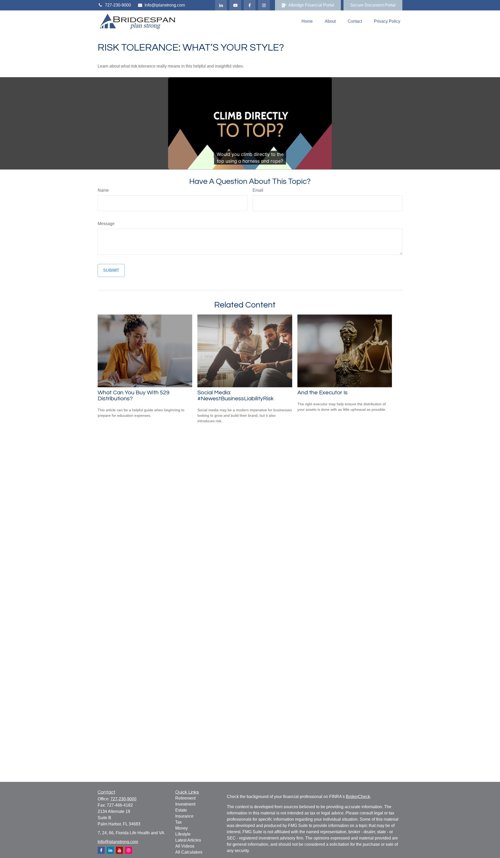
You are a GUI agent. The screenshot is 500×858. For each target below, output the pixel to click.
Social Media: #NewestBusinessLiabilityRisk (235, 396)
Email (258, 190)
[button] (307, 21)
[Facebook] (249, 5)
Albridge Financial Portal (311, 5)
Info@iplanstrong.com (165, 5)
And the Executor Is (322, 393)
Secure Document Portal (373, 5)
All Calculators (188, 852)
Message (106, 223)
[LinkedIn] (221, 5)
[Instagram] (128, 850)
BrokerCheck (358, 796)
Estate (181, 810)
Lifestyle (183, 834)
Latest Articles (188, 840)
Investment (185, 804)
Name (103, 190)
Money (181, 828)
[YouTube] (235, 5)
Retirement (185, 798)
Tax (178, 822)
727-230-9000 (118, 5)
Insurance (184, 816)
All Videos (184, 846)
